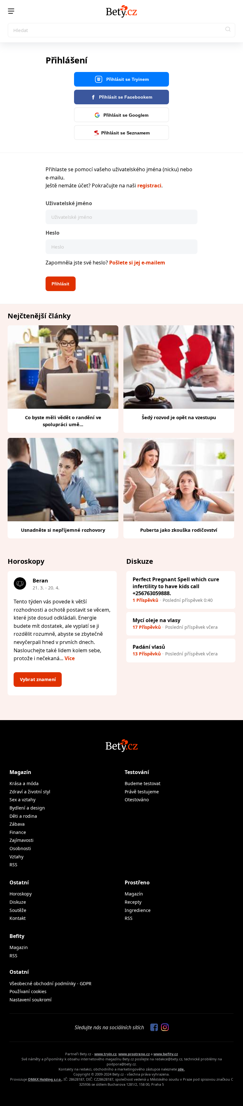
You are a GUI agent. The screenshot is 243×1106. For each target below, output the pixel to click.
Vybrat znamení (38, 679)
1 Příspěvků (145, 600)
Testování (137, 772)
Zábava (17, 824)
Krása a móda (24, 783)
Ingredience (138, 910)
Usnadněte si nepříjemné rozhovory (63, 530)
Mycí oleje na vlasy (156, 620)
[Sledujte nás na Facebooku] (152, 1027)
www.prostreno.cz (134, 1053)
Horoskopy (20, 894)
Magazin (18, 947)
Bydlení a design (27, 808)
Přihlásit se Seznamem (125, 132)
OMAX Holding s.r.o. (45, 1079)
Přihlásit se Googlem (125, 115)
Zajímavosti (21, 840)
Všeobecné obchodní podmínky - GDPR (50, 983)
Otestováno (137, 800)
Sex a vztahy (22, 800)
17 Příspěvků (147, 627)
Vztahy (16, 857)
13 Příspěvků (147, 654)
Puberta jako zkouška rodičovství (178, 530)
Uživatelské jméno (69, 203)
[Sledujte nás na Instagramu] (163, 1027)
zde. (181, 1069)
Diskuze (17, 902)
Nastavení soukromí (30, 1000)
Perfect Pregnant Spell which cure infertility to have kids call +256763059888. (176, 586)
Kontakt (17, 918)
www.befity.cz (165, 1053)
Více (70, 658)
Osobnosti (20, 848)
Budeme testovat (142, 783)
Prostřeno (137, 882)
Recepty (133, 902)
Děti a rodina (23, 816)
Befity (16, 936)
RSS (13, 865)
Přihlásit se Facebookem (125, 97)
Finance (17, 832)
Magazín (20, 772)
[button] (228, 30)
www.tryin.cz (105, 1053)
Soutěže (17, 910)
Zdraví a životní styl (29, 792)
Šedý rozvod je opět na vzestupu (179, 417)
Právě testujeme (142, 792)
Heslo (52, 232)
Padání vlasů (149, 646)
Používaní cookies (28, 991)
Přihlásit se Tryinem (127, 79)
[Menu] (11, 11)
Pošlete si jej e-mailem (137, 262)
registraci (149, 185)
